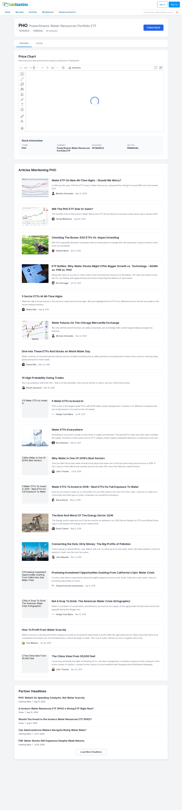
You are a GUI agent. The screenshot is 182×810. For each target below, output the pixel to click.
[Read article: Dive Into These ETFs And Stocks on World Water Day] (91, 357)
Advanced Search (67, 12)
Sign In (162, 5)
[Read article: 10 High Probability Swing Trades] (91, 383)
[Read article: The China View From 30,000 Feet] (91, 663)
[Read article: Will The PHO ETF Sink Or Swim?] (91, 216)
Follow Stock (153, 27)
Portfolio (33, 12)
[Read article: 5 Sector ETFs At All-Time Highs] (91, 302)
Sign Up (174, 5)
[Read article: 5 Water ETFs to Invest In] (91, 408)
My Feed (19, 12)
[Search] (177, 12)
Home (7, 12)
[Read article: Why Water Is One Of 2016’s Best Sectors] (91, 465)
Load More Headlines (91, 752)
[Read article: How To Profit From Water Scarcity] (91, 636)
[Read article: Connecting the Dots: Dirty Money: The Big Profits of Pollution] (91, 551)
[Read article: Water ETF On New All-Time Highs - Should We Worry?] (91, 187)
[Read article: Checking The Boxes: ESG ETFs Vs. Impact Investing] (91, 245)
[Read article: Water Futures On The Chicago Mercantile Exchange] (91, 330)
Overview (24, 43)
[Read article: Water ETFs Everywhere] (91, 437)
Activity (39, 43)
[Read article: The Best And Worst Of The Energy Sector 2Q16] (91, 522)
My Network (48, 12)
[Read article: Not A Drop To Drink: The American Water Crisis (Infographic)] (91, 608)
